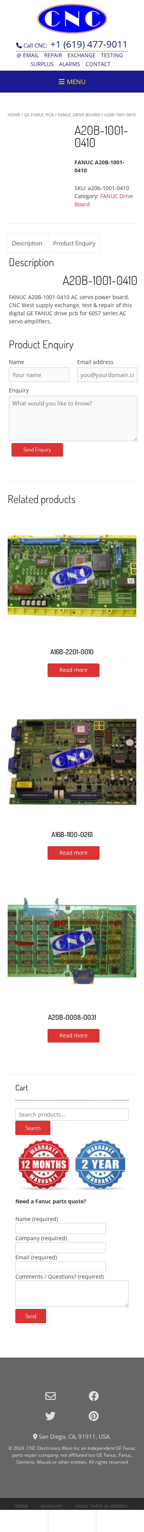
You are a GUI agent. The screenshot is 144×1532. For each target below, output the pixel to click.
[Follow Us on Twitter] (50, 1416)
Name (16, 362)
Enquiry (19, 390)
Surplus (42, 64)
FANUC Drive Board (79, 114)
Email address (95, 362)
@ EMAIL (28, 55)
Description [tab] (27, 243)
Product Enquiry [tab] (74, 243)
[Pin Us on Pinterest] (94, 1416)
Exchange (82, 55)
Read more (74, 669)
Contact (98, 64)
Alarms (69, 64)
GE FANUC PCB (39, 114)
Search (32, 1128)
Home (14, 114)
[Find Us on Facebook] (94, 1396)
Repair (53, 55)
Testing (112, 55)
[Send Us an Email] (50, 1396)
